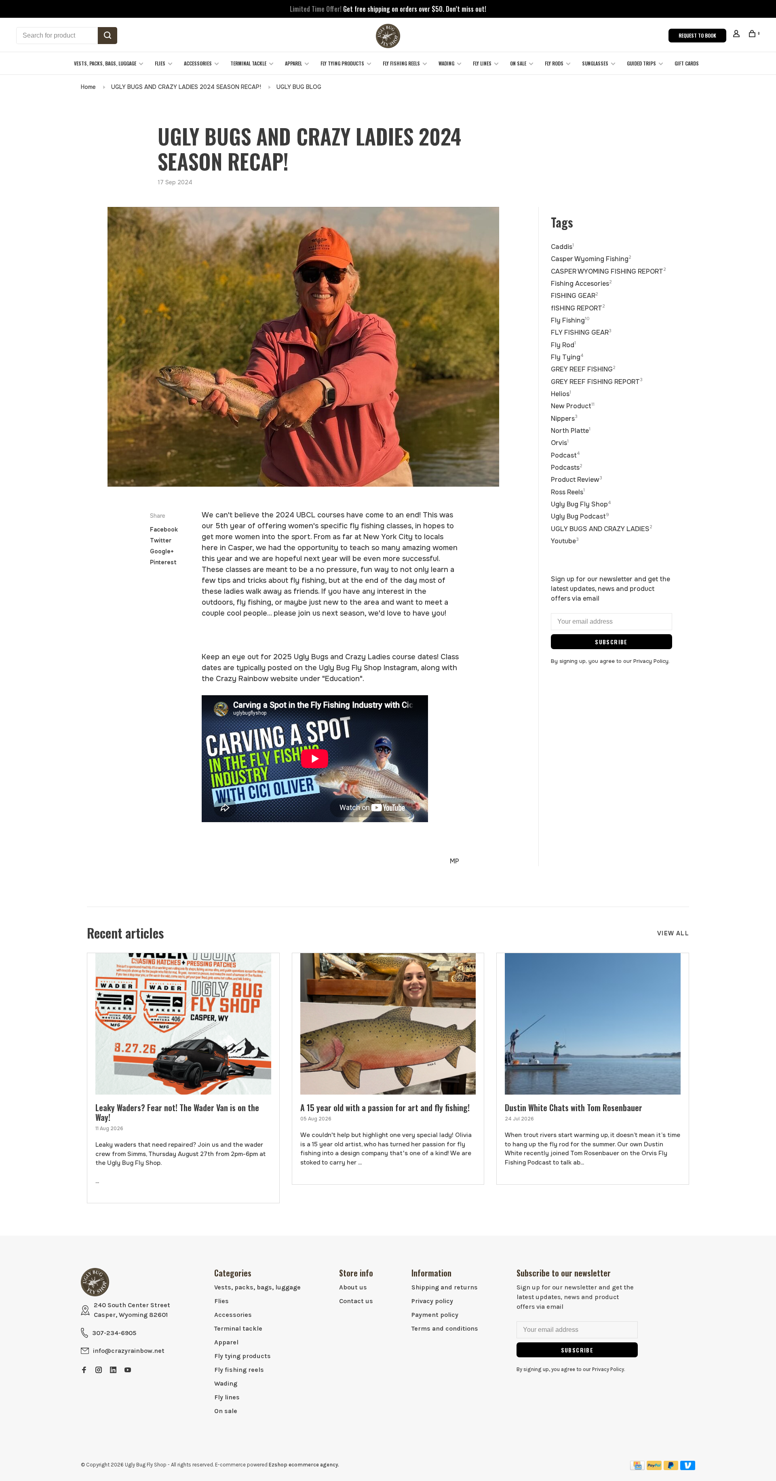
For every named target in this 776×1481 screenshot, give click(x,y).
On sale (518, 63)
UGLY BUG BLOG (298, 87)
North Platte (570, 430)
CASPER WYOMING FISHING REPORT (608, 271)
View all (673, 933)
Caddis (562, 247)
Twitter (160, 540)
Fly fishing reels (401, 63)
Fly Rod (563, 345)
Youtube (565, 541)
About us (353, 1287)
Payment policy (434, 1315)
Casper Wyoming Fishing (591, 259)
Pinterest (163, 562)
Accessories (198, 63)
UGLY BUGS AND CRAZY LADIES (601, 529)
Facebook (164, 529)
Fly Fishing (570, 320)
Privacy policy (432, 1301)
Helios (561, 394)
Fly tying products (342, 63)
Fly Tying (567, 357)
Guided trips (641, 63)
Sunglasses (595, 63)
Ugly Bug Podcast (580, 516)
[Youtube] (127, 1370)
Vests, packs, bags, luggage (105, 63)
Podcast (565, 455)
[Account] (737, 34)
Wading (446, 63)
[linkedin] (113, 1370)
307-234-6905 (114, 1333)
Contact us (356, 1301)
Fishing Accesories (581, 283)
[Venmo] (687, 1468)
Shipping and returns (444, 1287)
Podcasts (566, 467)
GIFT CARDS (687, 63)
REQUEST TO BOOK (697, 35)
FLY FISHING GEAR (581, 332)
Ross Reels (568, 492)
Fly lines (482, 63)
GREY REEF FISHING (583, 369)
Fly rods (554, 63)
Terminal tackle (248, 63)
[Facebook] (84, 1370)
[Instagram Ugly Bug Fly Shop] (98, 1370)
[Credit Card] (637, 1468)
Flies (160, 63)
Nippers (564, 418)
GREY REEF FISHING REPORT (597, 382)
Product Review (576, 479)
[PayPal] (654, 1468)
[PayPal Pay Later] (671, 1468)
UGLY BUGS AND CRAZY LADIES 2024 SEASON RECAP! (186, 87)
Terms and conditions (444, 1328)
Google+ (162, 551)
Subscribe (611, 641)
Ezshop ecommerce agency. (304, 1465)
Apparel (293, 63)
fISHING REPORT (578, 308)
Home (88, 87)
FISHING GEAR (574, 295)
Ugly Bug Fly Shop (581, 504)
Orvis (560, 443)
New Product (573, 406)
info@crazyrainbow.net (128, 1350)
